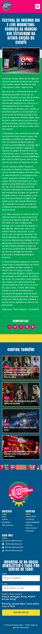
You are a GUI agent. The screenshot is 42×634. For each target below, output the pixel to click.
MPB (32, 597)
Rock (6, 597)
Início (4, 516)
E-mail (5, 584)
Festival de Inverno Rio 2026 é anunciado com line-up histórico (20, 454)
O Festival (30, 519)
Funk (6, 599)
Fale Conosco (7, 525)
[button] (37, 6)
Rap (14, 599)
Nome (4, 574)
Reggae (16, 597)
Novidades (6, 522)
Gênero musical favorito (12, 594)
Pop (25, 597)
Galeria (5, 519)
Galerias (29, 525)
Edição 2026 (31, 516)
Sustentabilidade (32, 522)
